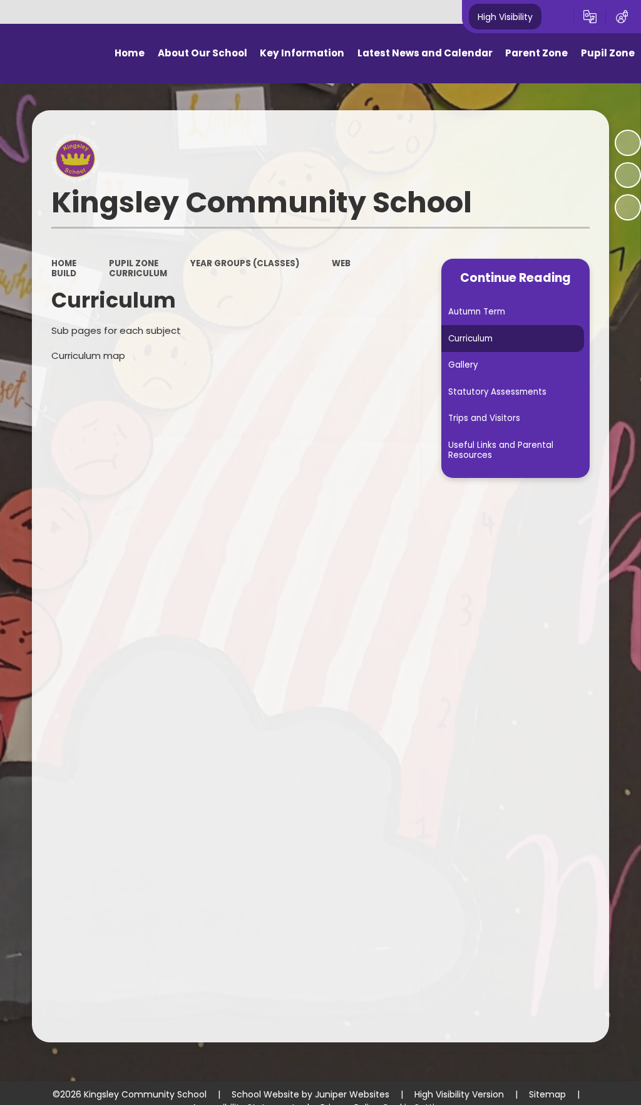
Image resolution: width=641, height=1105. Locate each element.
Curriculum (138, 273)
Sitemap (547, 1094)
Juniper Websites (352, 1094)
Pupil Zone (133, 263)
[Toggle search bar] (557, 17)
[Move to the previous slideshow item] (628, 175)
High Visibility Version (459, 1094)
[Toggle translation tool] (590, 17)
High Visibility (505, 16)
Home (63, 263)
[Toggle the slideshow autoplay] (628, 143)
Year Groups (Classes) (244, 263)
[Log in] (622, 17)
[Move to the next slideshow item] (628, 207)
